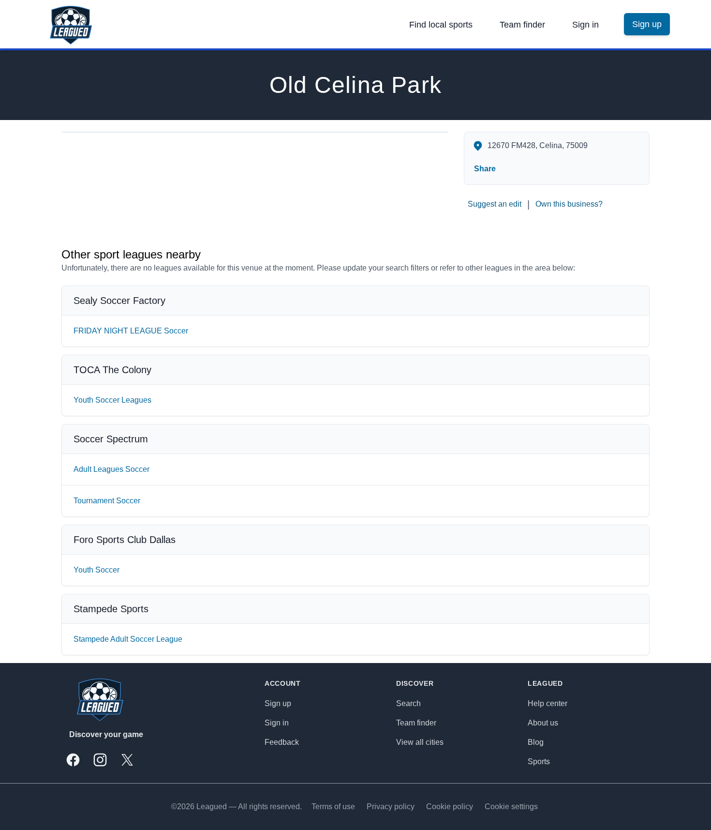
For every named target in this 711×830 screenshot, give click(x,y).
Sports (539, 761)
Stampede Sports (111, 609)
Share (485, 169)
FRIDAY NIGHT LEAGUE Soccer (131, 331)
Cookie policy (449, 806)
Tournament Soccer (107, 501)
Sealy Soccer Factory (119, 300)
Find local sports (441, 25)
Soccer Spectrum (111, 439)
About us (543, 723)
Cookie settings (511, 806)
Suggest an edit (494, 204)
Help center (547, 703)
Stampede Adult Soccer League (128, 639)
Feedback (282, 742)
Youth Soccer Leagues (112, 400)
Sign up (278, 703)
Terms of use (333, 806)
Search (408, 703)
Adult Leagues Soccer (111, 469)
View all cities (420, 742)
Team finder (522, 25)
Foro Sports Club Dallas (125, 539)
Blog (536, 742)
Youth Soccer (96, 570)
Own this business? (569, 204)
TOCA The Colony (112, 369)
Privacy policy (391, 806)
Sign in (585, 25)
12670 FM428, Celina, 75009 (538, 145)
